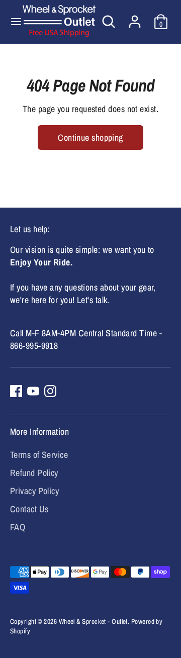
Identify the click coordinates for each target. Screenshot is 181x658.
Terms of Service (39, 454)
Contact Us (29, 509)
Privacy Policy (34, 491)
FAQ (17, 527)
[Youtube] (33, 391)
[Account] (135, 18)
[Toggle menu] (12, 22)
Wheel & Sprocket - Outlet (93, 621)
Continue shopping (90, 137)
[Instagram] (50, 391)
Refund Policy (34, 472)
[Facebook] (16, 391)
